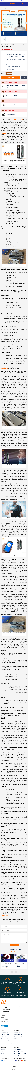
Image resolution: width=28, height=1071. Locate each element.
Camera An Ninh (17, 1032)
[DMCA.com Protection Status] (5, 1017)
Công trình (3, 1051)
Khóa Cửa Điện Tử (14, 8)
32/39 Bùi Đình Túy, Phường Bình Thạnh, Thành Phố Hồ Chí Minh (14, 1007)
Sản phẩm (8, 8)
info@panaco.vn (6, 1009)
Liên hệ (2, 1055)
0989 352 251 (6, 1011)
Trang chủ (3, 8)
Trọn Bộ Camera (17, 1040)
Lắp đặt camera (4, 1032)
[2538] (24, 77)
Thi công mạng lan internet (6, 1038)
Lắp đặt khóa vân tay (5, 1034)
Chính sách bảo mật (18, 1049)
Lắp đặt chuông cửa (5, 1040)
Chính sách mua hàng (18, 1051)
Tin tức (2, 1053)
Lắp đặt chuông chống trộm (7, 1043)
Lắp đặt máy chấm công (6, 1036)
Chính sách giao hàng (18, 1055)
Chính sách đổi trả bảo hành (20, 1053)
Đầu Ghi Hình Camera (18, 1034)
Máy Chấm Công (17, 1038)
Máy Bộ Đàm (17, 1045)
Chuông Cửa (16, 1043)
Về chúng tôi (3, 1049)
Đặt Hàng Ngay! (4, 915)
